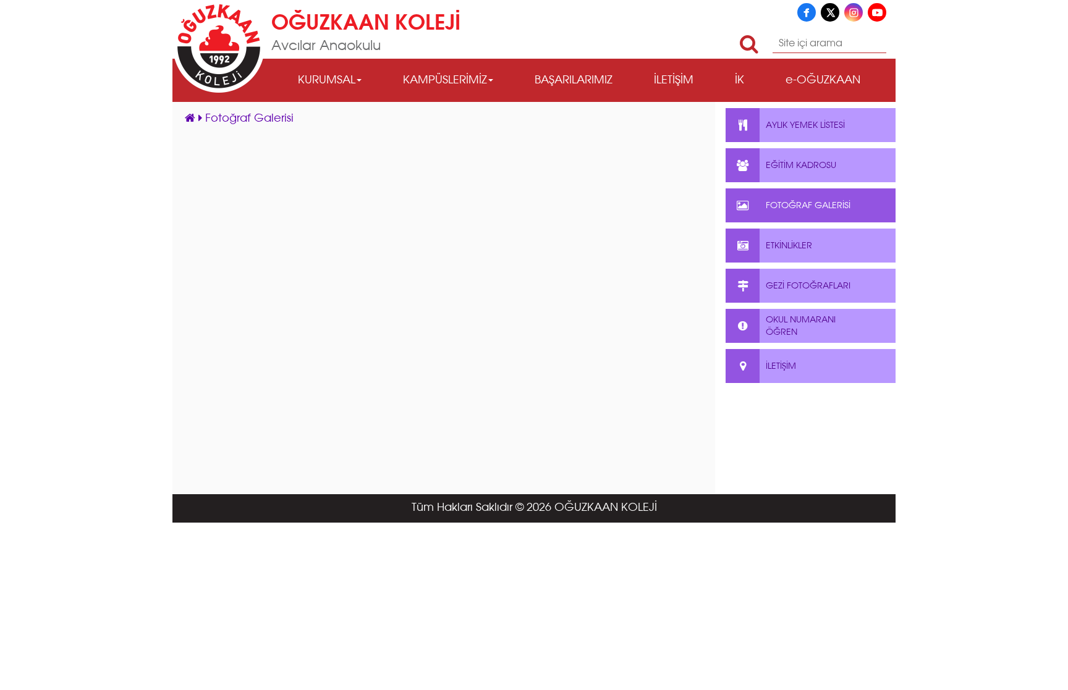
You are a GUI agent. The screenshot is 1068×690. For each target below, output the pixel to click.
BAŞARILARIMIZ (573, 80)
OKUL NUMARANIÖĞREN (801, 326)
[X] (830, 12)
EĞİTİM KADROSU (801, 165)
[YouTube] (877, 12)
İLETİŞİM (673, 80)
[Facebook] (806, 12)
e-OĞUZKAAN (823, 80)
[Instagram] (853, 12)
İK (739, 80)
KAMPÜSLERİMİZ (445, 80)
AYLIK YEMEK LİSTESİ (805, 125)
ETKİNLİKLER (789, 246)
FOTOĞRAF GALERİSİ (808, 205)
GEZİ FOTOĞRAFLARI (808, 286)
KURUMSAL (326, 80)
